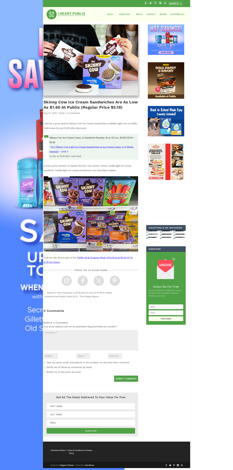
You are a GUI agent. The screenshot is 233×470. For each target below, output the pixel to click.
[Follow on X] (99, 281)
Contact (151, 14)
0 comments (73, 113)
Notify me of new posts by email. (64, 371)
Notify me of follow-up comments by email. (69, 367)
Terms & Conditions (75, 450)
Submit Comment (126, 378)
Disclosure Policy (58, 450)
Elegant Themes (67, 465)
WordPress (89, 465)
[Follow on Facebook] (83, 281)
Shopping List (177, 14)
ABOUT (139, 14)
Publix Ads (124, 14)
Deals (62, 113)
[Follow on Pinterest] (115, 281)
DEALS (110, 14)
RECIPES (163, 14)
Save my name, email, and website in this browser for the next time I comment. (88, 362)
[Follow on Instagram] (67, 281)
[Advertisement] (166, 202)
